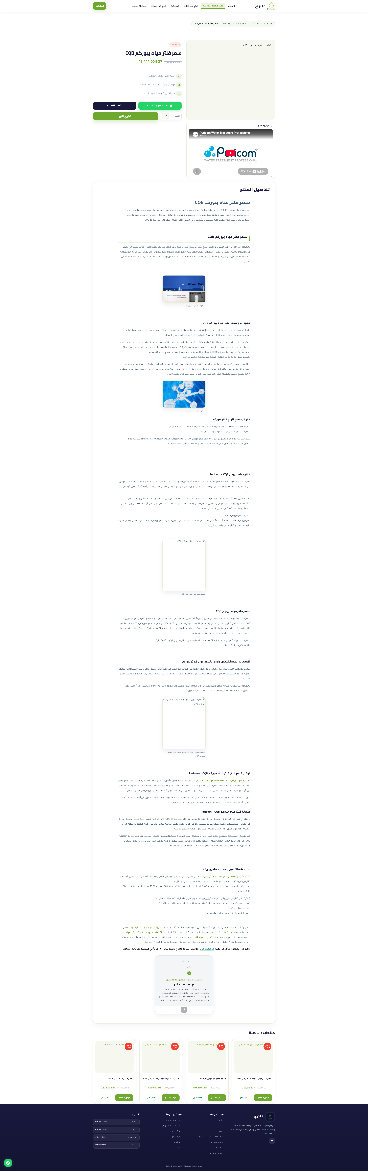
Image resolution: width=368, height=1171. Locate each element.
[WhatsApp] (8, 1163)
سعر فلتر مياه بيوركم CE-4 (120, 1079)
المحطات (175, 6)
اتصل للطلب (114, 105)
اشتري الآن (125, 116)
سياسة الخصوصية (216, 1148)
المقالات (220, 1132)
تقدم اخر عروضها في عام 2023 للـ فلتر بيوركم (226, 877)
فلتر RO (179, 1148)
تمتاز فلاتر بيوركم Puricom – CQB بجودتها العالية (223, 781)
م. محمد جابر (207, 949)
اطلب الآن (243, 1098)
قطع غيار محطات (158, 6)
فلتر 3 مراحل (176, 1132)
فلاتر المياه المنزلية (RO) (234, 24)
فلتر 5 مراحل (176, 1137)
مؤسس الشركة (217, 1154)
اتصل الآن (99, 6)
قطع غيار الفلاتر (191, 6)
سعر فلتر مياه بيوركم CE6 (213, 1079)
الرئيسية (231, 6)
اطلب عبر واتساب (158, 105)
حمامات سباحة (139, 6)
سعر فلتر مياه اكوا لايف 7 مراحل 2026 (161, 1079)
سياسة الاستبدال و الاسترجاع (211, 1137)
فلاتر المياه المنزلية (213, 6)
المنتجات (255, 24)
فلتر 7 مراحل (177, 1143)
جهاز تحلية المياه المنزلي (204, 937)
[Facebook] (184, 1010)
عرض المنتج (263, 1098)
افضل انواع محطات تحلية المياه (144, 932)
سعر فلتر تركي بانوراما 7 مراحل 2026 (254, 1079)
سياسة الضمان (217, 1143)
